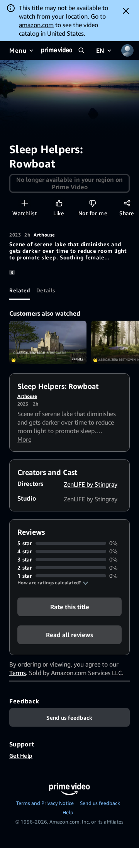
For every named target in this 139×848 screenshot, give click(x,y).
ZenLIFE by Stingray (90, 484)
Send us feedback (100, 803)
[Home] (56, 50)
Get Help (20, 755)
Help (68, 812)
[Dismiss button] (126, 10)
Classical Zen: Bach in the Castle (47, 342)
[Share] (127, 203)
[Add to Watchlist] (24, 203)
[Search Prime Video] (81, 50)
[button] (52, 582)
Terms (17, 673)
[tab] (19, 290)
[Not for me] (92, 203)
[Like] (59, 203)
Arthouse (44, 235)
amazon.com (36, 25)
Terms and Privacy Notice (45, 803)
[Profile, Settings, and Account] (127, 50)
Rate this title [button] (69, 607)
